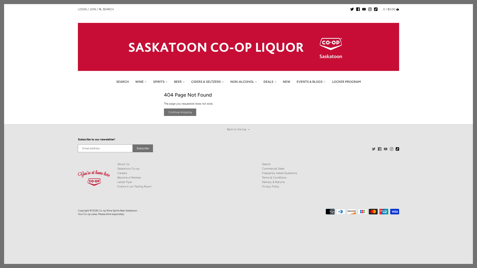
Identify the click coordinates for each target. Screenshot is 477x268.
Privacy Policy (270, 186)
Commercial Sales (273, 168)
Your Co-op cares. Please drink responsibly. (101, 214)
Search (266, 164)
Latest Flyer (124, 182)
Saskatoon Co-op (128, 168)
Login (82, 9)
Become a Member (129, 177)
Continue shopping (180, 112)
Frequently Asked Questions (279, 173)
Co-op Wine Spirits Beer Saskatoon (118, 210)
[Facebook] (358, 9)
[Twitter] (352, 9)
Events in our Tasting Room (134, 186)
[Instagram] (370, 9)
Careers (122, 173)
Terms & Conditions (274, 177)
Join (92, 9)
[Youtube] (364, 9)
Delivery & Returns (273, 182)
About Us (123, 164)
